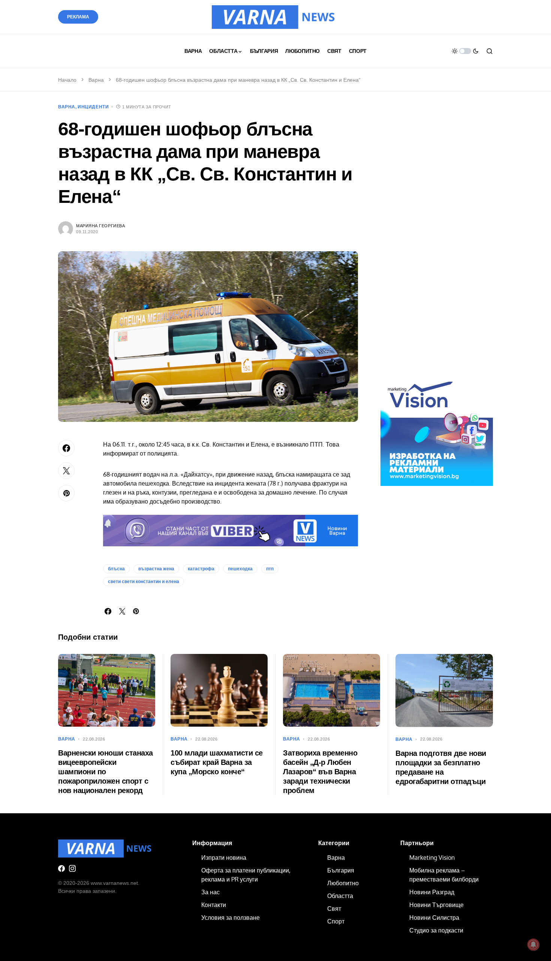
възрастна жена (156, 568)
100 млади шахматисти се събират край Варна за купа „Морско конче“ (217, 762)
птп (270, 568)
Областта (340, 896)
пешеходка (240, 568)
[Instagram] (72, 868)
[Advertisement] (436, 242)
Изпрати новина (223, 857)
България (340, 870)
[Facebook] (61, 868)
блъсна (116, 568)
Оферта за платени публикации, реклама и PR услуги (245, 875)
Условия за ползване (230, 917)
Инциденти (93, 106)
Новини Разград (431, 892)
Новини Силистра (434, 917)
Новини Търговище (436, 905)
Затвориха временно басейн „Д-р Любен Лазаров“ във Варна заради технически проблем (320, 772)
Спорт (335, 921)
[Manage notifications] (533, 945)
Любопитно (343, 883)
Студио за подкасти (436, 930)
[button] (465, 51)
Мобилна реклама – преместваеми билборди (444, 875)
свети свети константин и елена (143, 581)
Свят (334, 908)
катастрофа (201, 568)
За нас (210, 892)
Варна (96, 80)
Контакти (213, 905)
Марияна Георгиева (100, 225)
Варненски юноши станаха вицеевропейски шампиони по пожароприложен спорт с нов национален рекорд (105, 772)
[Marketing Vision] (436, 429)
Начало (67, 80)
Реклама (78, 16)
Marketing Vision (432, 857)
